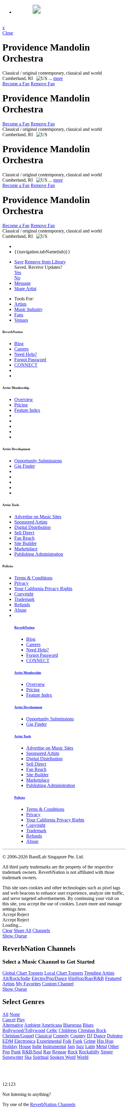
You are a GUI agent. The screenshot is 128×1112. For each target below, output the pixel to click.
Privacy (21, 583)
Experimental (49, 1041)
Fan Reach (24, 538)
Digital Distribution (32, 527)
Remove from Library (45, 261)
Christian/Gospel (18, 1035)
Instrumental (54, 1046)
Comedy (61, 1035)
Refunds (22, 604)
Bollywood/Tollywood (23, 1030)
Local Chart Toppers (63, 973)
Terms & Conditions (33, 577)
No (17, 277)
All (5, 1014)
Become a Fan (15, 83)
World (82, 1057)
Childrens (68, 1030)
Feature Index (27, 410)
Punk (16, 1051)
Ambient (32, 1025)
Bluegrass (72, 1025)
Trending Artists (99, 973)
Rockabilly (89, 1051)
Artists (20, 304)
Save (19, 261)
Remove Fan (43, 83)
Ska (28, 1057)
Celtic (51, 1030)
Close (7, 32)
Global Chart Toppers (22, 973)
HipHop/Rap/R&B (86, 978)
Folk (67, 1041)
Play (21, 1019)
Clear (7, 930)
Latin (90, 1046)
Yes (17, 272)
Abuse (20, 609)
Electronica (24, 1041)
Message (22, 283)
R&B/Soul (32, 1051)
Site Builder (25, 543)
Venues (21, 320)
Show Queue (14, 935)
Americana (51, 1025)
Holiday (10, 1046)
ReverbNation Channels (52, 1104)
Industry (28, 309)
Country (78, 1035)
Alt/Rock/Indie (16, 978)
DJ (89, 1035)
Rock (73, 1051)
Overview (23, 399)
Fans (18, 314)
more (58, 78)
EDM (7, 1041)
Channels (41, 930)
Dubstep (115, 1035)
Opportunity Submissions (38, 460)
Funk (77, 1041)
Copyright (23, 593)
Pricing (21, 404)
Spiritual (41, 1057)
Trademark (24, 599)
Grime (90, 1041)
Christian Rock (92, 1030)
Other (113, 1046)
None (15, 1014)
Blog (19, 343)
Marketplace (26, 548)
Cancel (8, 1019)
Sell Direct (24, 532)
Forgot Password (30, 359)
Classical (43, 1035)
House (25, 1046)
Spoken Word (63, 1057)
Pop (6, 1051)
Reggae (59, 1051)
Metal (101, 1046)
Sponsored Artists (30, 521)
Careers (21, 348)
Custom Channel (58, 983)
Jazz (80, 1046)
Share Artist (25, 288)
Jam (71, 1046)
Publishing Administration (38, 554)
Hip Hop (105, 1041)
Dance (99, 1035)
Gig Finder (24, 466)
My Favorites (28, 983)
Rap (47, 1051)
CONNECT (26, 364)
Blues (88, 1025)
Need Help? (25, 354)
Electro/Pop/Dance (49, 978)
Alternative (12, 1025)
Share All (22, 930)
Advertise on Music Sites (37, 516)
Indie (37, 1046)
